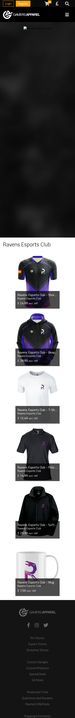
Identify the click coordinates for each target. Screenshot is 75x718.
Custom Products (37, 668)
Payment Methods (37, 704)
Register (23, 3)
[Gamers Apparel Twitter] (45, 625)
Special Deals (37, 674)
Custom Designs (37, 662)
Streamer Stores (37, 650)
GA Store (37, 680)
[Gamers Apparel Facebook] (28, 625)
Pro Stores (37, 638)
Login (8, 3)
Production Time (37, 692)
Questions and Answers (37, 698)
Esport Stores (37, 644)
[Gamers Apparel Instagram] (37, 625)
